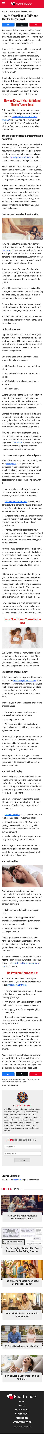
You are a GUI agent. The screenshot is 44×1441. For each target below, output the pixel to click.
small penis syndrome (21, 157)
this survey (6, 250)
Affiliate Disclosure (22, 1422)
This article (17, 442)
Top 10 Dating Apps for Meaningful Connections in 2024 (22, 1282)
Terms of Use (22, 1418)
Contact (22, 1405)
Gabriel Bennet (24, 1105)
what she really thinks (17, 985)
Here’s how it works (20, 1081)
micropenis (11, 463)
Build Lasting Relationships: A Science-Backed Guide (22, 1217)
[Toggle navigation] (3, 3)
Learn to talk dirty (12, 814)
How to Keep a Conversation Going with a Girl (22, 1377)
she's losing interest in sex (24, 680)
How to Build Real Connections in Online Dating (22, 1315)
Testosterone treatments (16, 501)
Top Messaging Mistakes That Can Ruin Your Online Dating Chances (22, 1249)
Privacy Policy (22, 1409)
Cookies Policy (22, 1413)
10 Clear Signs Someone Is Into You (22, 1346)
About (22, 1401)
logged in (17, 1180)
